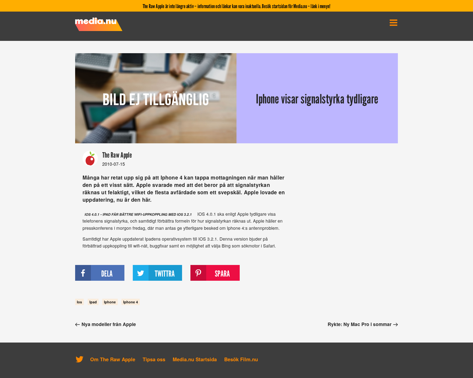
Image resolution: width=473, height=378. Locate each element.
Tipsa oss (154, 359)
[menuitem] (393, 22)
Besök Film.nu (241, 359)
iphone (110, 301)
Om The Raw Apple (112, 359)
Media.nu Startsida (195, 359)
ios (79, 301)
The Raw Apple (117, 154)
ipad (93, 301)
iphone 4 (130, 301)
